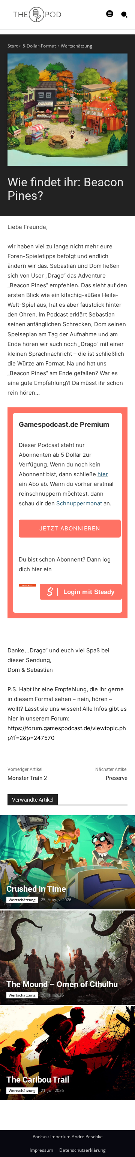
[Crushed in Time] (67, 862)
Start (13, 46)
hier (103, 474)
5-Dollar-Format (39, 46)
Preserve (117, 778)
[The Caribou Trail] (67, 1053)
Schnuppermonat (79, 503)
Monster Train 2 (27, 778)
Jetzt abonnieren (69, 528)
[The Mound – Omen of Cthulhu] (67, 957)
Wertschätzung (76, 46)
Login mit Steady (89, 592)
